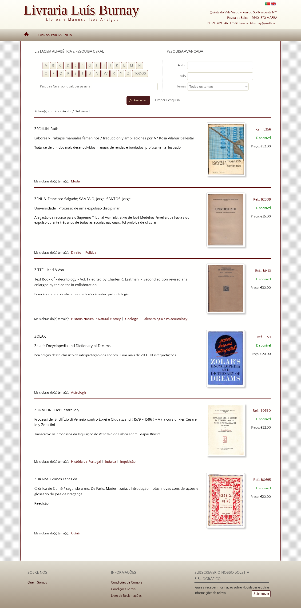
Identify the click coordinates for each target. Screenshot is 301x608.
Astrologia (78, 393)
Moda (75, 181)
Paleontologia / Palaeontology (165, 319)
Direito (76, 253)
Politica (90, 253)
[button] (138, 100)
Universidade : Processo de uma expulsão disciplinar (77, 208)
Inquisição (127, 462)
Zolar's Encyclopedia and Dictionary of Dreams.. (73, 346)
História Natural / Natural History (96, 319)
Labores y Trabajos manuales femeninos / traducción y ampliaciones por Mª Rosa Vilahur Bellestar (114, 138)
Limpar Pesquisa (167, 100)
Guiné (75, 533)
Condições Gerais (123, 589)
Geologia (131, 319)
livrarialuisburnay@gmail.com (258, 23)
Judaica (110, 462)
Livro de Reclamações (126, 596)
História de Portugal (86, 462)
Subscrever (261, 594)
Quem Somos (37, 582)
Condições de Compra (127, 582)
